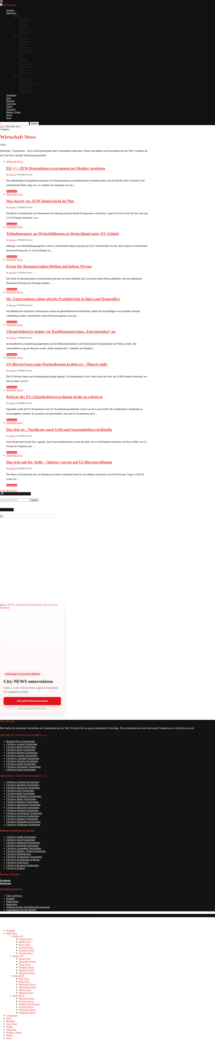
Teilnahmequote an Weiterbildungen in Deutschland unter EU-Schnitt (62, 234)
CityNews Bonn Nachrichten (20, 749)
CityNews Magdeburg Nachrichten (23, 796)
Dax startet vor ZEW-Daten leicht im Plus (40, 201)
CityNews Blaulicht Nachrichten (22, 845)
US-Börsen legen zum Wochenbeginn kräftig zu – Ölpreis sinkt (56, 364)
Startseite (10, 10)
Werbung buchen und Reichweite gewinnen (28, 907)
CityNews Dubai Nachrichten (21, 764)
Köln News (23, 61)
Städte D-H (17, 36)
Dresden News (25, 33)
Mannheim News (26, 64)
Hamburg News (25, 50)
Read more (11, 191)
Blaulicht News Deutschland (20, 741)
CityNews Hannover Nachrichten (23, 787)
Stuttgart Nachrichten (28, 84)
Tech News (11, 104)
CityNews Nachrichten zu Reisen (23, 859)
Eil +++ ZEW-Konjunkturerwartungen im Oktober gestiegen (55, 168)
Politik (9, 106)
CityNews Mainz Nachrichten (21, 799)
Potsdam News (25, 87)
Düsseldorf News (26, 41)
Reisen (9, 115)
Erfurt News (24, 44)
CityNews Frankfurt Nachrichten (22, 782)
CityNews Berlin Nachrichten (21, 747)
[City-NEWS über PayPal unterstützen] (32, 636)
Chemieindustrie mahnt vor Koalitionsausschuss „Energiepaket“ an (60, 331)
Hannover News (25, 53)
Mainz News (24, 70)
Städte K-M (17, 55)
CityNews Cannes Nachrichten (21, 755)
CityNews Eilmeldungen (18, 854)
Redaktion (12, 175)
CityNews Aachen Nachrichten (21, 744)
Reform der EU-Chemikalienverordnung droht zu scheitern (54, 397)
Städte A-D (17, 16)
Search (34, 123)
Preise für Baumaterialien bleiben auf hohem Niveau (48, 266)
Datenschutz (12, 901)
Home (2, 126)
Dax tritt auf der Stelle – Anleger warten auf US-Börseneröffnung (59, 462)
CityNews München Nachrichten (22, 807)
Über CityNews (14, 895)
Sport (8, 98)
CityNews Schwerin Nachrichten (22, 816)
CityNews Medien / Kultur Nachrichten (26, 851)
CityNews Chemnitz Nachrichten (22, 758)
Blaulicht (10, 101)
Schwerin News (25, 81)
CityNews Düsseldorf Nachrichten (23, 766)
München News (25, 78)
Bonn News (24, 24)
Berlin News (24, 21)
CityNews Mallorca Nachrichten (22, 802)
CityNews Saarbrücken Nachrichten (24, 813)
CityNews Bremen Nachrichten (22, 752)
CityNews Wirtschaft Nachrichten (23, 842)
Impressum (11, 904)
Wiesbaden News (26, 89)
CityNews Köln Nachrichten (20, 793)
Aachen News (24, 19)
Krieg (8, 118)
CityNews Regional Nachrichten (22, 865)
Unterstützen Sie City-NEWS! (21, 910)
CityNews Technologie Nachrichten (24, 857)
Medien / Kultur (13, 112)
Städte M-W (18, 75)
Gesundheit (11, 95)
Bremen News (25, 27)
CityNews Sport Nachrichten (20, 840)
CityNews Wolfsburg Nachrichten (23, 824)
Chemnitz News (25, 30)
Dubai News (24, 38)
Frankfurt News (25, 47)
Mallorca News (25, 72)
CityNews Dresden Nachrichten (22, 761)
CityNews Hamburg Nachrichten (22, 785)
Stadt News (11, 13)
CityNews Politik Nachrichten (21, 837)
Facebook (5, 880)
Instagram (5, 883)
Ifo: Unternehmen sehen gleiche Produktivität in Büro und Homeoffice (63, 299)
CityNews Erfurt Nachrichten (21, 769)
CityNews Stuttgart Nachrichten (22, 819)
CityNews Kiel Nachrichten (20, 790)
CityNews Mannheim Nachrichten (23, 804)
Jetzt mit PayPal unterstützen (32, 701)
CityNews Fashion (15, 868)
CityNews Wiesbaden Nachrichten (23, 821)
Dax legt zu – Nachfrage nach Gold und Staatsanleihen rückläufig (59, 429)
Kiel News (23, 58)
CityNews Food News (17, 862)
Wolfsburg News (26, 92)
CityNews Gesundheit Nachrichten (23, 848)
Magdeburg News (26, 67)
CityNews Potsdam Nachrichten (22, 810)
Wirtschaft (10, 109)
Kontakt (10, 898)
